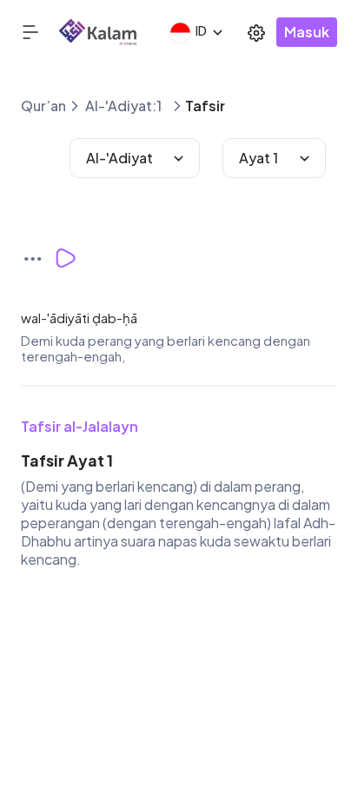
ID (201, 30)
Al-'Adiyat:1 (123, 105)
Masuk (306, 32)
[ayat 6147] (38, 258)
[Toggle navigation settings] (256, 32)
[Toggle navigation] (40, 32)
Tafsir (205, 105)
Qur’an (43, 105)
